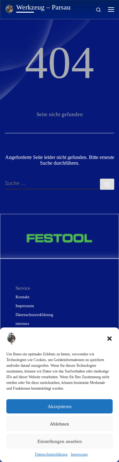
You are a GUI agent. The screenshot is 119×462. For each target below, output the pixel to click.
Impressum (79, 454)
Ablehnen (59, 423)
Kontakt (23, 296)
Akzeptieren (60, 406)
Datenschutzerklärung (51, 454)
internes (22, 323)
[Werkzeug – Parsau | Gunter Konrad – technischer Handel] (9, 8)
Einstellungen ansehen (59, 441)
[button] (109, 338)
